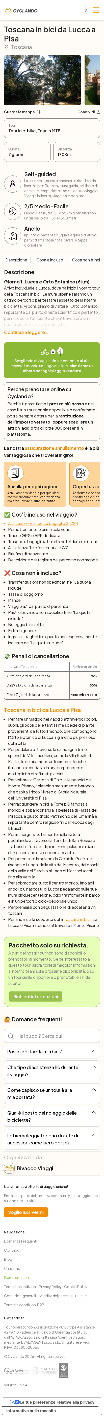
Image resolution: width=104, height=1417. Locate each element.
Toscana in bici (77, 919)
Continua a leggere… (26, 332)
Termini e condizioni (20, 1286)
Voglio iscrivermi (26, 1212)
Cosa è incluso (49, 259)
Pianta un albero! (18, 1277)
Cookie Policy (76, 1286)
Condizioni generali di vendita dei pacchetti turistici (45, 1295)
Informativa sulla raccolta (31, 1410)
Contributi (12, 1250)
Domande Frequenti (20, 1241)
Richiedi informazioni (35, 996)
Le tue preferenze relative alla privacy (57, 1402)
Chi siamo (12, 1268)
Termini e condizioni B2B (24, 1304)
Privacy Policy (50, 1286)
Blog (8, 1259)
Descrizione (16, 259)
